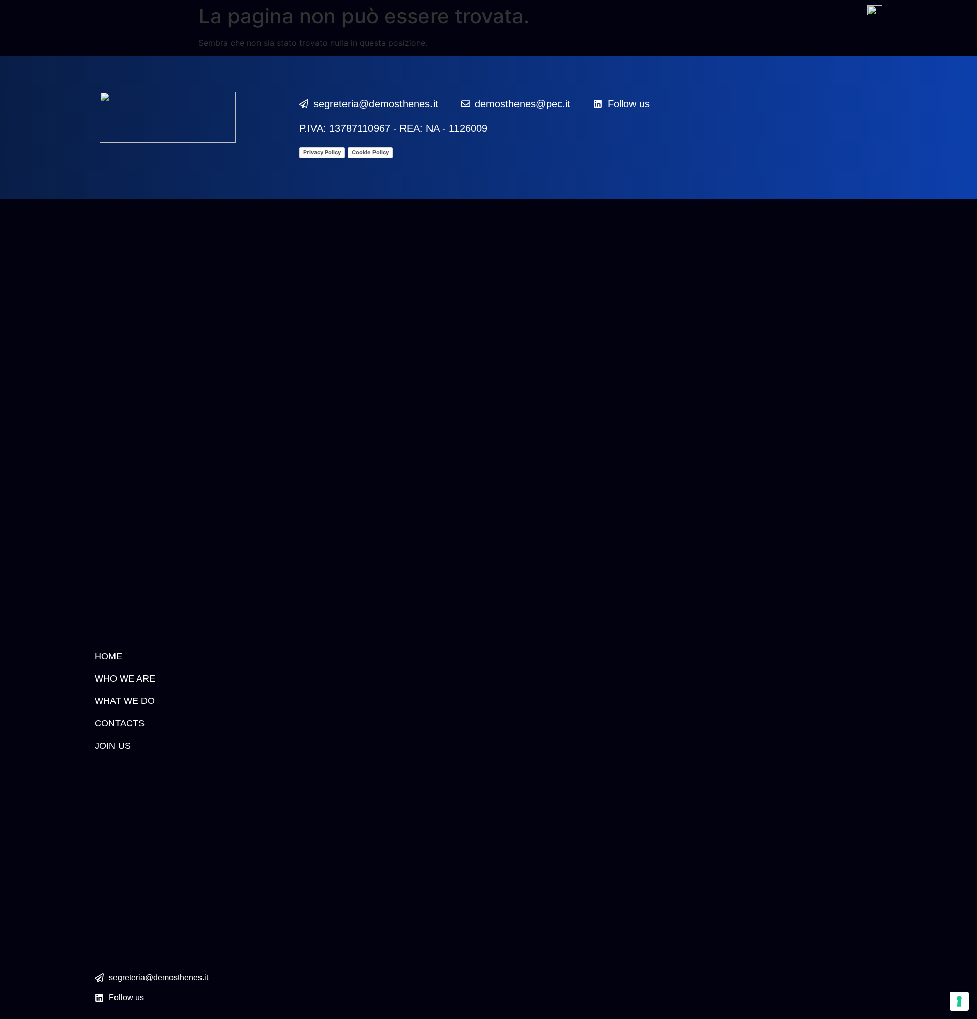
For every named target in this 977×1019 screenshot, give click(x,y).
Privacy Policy (322, 152)
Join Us (113, 746)
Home (108, 656)
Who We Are (125, 678)
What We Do (125, 701)
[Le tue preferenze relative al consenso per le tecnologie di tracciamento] (959, 1001)
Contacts (120, 723)
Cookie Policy (370, 152)
